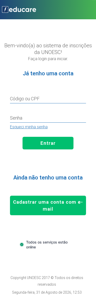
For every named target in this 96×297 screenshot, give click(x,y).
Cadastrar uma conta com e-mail (48, 205)
